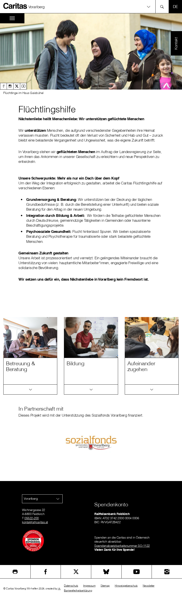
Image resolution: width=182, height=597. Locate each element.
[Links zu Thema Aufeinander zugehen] (152, 390)
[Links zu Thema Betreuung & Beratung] (30, 390)
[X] (16, 86)
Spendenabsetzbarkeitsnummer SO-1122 (122, 546)
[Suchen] (163, 6)
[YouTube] (137, 571)
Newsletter (148, 585)
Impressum (89, 585)
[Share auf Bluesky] (106, 571)
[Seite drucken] (15, 571)
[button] (90, 7)
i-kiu (60, 588)
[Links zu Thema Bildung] (91, 390)
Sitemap (105, 585)
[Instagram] (10, 86)
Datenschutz (71, 585)
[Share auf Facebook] (46, 571)
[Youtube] (23, 86)
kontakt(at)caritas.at (35, 522)
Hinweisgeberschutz (126, 585)
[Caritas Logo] (15, 6)
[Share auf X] (76, 571)
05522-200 (31, 518)
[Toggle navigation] (12, 18)
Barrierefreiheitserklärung (78, 590)
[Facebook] (3, 86)
